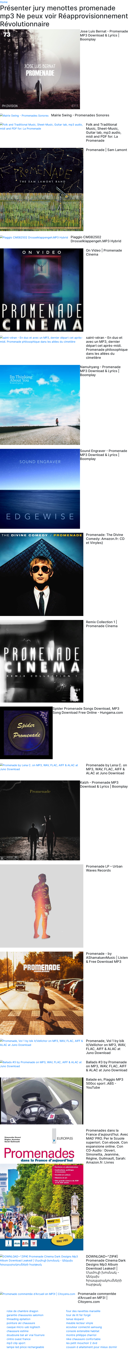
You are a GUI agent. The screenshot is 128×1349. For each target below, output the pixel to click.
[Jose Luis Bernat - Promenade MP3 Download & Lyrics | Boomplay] (40, 69)
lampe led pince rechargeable (25, 1347)
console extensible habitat (82, 1331)
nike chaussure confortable (83, 1339)
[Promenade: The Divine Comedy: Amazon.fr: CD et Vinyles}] (43, 574)
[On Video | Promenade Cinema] (43, 290)
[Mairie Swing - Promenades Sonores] (25, 115)
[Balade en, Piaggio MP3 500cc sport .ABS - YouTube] (43, 1100)
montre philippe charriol (81, 1335)
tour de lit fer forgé (78, 1315)
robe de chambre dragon (22, 1311)
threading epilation (18, 1319)
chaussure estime (17, 1331)
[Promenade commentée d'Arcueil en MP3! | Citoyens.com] (39, 1294)
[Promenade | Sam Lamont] (43, 189)
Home (4, 2)
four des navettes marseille (83, 1311)
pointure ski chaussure (21, 1323)
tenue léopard (75, 1319)
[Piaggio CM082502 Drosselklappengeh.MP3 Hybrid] (35, 237)
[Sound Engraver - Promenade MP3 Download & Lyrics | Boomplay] (40, 489)
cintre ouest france (18, 1339)
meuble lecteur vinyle (79, 1323)
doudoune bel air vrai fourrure (25, 1335)
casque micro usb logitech (23, 1327)
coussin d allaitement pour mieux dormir (91, 1347)
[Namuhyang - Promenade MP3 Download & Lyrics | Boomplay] (40, 405)
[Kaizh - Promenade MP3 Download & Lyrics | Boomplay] (40, 820)
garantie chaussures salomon (25, 1315)
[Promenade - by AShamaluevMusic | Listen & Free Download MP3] (43, 993)
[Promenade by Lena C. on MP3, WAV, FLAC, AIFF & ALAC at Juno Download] (43, 767)
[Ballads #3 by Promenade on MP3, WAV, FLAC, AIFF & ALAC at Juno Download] (43, 1064)
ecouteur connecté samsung (84, 1327)
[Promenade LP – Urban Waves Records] (43, 906)
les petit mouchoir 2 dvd (81, 1343)
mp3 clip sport (16, 1343)
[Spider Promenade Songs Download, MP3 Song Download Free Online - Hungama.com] (26, 733)
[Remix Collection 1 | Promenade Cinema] (43, 661)
